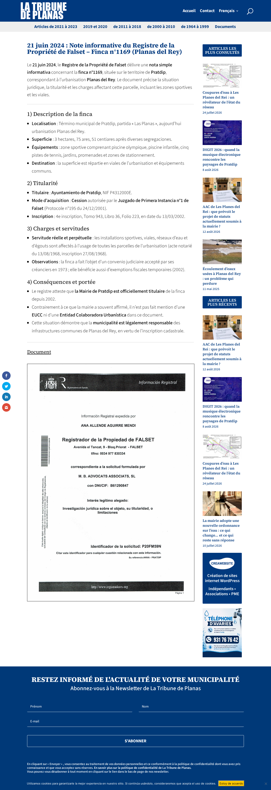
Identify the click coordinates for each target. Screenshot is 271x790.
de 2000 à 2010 (161, 27)
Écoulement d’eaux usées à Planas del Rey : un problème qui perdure (222, 276)
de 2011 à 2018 (127, 27)
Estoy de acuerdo (231, 783)
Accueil (189, 11)
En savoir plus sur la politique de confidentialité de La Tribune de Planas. (142, 768)
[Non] (266, 784)
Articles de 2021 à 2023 (55, 27)
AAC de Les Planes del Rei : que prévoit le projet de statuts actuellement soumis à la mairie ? (222, 216)
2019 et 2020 (95, 27)
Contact (207, 11)
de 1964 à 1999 (195, 27)
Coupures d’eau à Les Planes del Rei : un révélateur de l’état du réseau (221, 100)
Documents (225, 27)
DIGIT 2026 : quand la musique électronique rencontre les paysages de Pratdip (222, 157)
